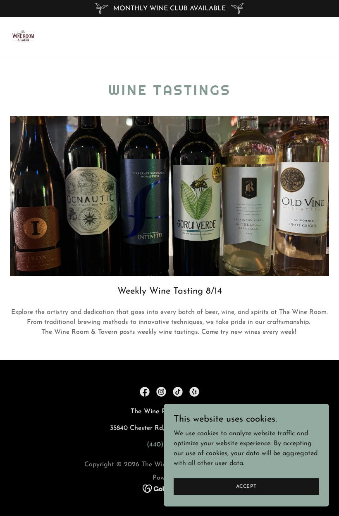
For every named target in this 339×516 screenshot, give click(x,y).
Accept (246, 486)
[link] (23, 36)
